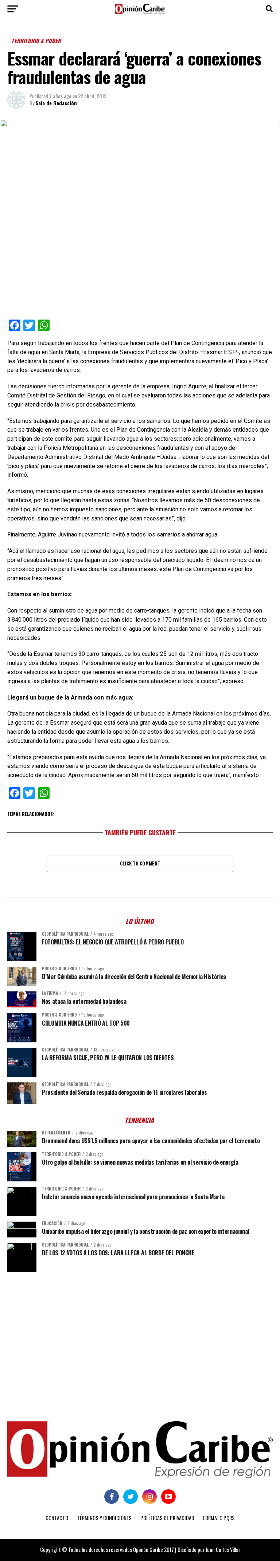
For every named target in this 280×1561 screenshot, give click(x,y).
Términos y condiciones (104, 1518)
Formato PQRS (219, 1518)
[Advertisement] (140, 1334)
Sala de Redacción (56, 103)
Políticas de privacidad (167, 1518)
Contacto (57, 1518)
